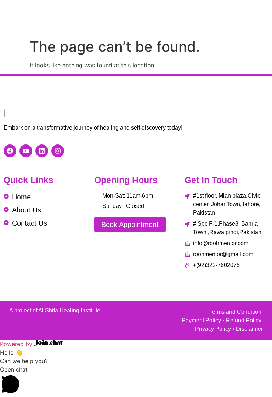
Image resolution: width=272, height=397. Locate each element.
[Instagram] (57, 150)
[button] (136, 381)
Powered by (17, 343)
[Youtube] (25, 150)
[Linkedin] (41, 150)
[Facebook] (10, 150)
